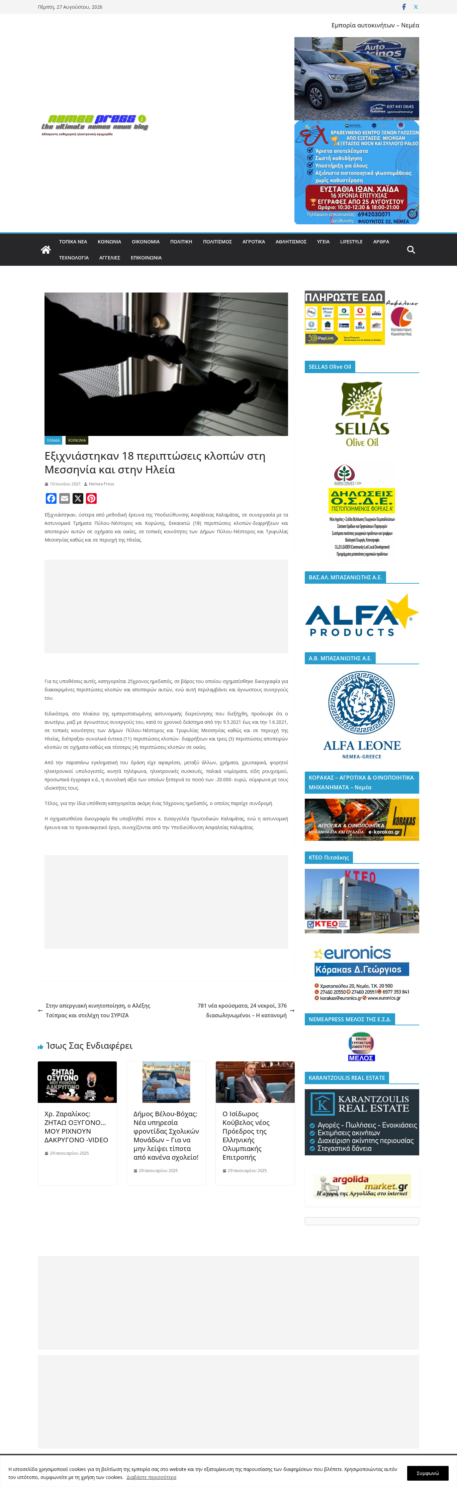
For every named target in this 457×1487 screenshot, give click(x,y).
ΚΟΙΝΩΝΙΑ (109, 241)
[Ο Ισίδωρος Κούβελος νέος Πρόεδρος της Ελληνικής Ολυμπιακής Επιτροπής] (255, 1066)
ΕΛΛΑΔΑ (53, 440)
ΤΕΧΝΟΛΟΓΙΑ (74, 257)
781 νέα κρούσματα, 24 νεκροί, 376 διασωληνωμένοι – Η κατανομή (242, 1010)
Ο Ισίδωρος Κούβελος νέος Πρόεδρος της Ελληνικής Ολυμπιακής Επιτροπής (246, 1135)
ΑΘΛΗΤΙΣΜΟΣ (291, 241)
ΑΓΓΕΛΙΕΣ (109, 257)
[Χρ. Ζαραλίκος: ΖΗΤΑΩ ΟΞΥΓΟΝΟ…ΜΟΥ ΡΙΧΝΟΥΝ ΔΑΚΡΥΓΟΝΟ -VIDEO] (77, 1066)
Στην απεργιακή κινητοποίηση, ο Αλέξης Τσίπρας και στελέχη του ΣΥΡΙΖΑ (98, 1010)
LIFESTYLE (351, 241)
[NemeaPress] (46, 250)
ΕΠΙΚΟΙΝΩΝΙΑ (146, 257)
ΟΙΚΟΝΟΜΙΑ (146, 241)
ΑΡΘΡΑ (381, 241)
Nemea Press (101, 484)
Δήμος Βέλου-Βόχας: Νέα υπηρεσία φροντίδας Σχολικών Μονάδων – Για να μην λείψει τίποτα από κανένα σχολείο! (166, 1135)
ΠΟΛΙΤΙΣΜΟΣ (217, 241)
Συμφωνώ (428, 1473)
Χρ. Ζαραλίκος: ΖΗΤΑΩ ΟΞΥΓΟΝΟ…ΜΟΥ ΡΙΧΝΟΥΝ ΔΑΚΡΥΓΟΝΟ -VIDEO (76, 1126)
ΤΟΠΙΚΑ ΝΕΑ (73, 241)
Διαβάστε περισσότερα (151, 1477)
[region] (228, 1471)
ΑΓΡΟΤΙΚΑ (254, 241)
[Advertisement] (166, 606)
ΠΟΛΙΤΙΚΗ (181, 241)
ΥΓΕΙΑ (323, 241)
